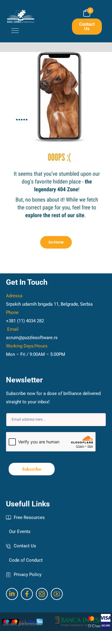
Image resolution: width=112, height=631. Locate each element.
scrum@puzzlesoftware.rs (32, 337)
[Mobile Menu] (12, 30)
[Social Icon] (12, 594)
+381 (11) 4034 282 (25, 321)
